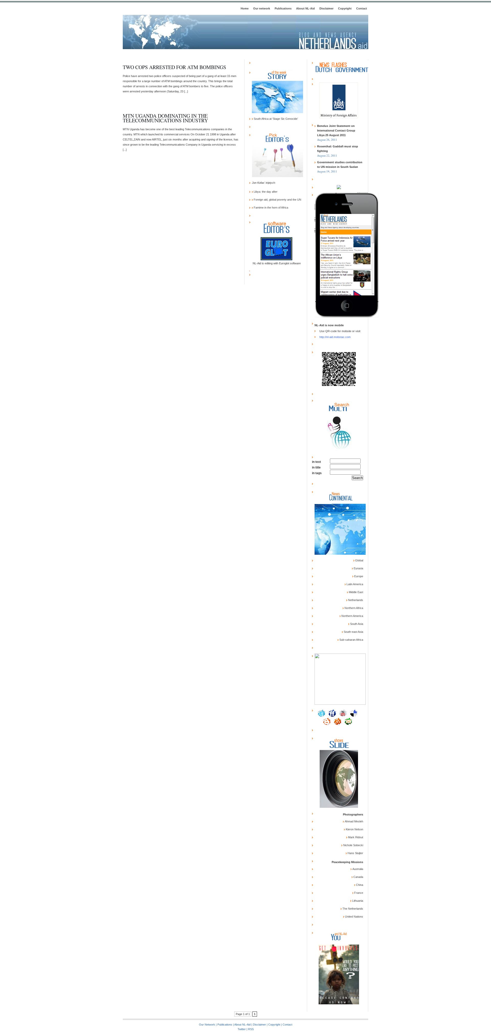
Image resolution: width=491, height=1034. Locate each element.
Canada (358, 876)
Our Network (207, 1024)
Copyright (345, 8)
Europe (358, 576)
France (358, 892)
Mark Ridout (355, 837)
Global (358, 560)
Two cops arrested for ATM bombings (174, 67)
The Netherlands (352, 908)
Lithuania (357, 900)
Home (245, 8)
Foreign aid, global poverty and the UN (277, 199)
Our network (261, 8)
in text (316, 462)
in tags (317, 473)
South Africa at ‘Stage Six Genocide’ (275, 118)
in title (316, 467)
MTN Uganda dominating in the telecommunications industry (165, 118)
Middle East (355, 592)
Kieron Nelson (354, 829)
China (359, 884)
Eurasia (358, 568)
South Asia (356, 623)
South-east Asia (353, 631)
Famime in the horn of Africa (270, 207)
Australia (357, 868)
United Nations (353, 916)
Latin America (354, 584)
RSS (251, 1029)
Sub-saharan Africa (351, 639)
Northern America (352, 615)
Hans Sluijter (355, 853)
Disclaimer (326, 8)
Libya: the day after (265, 191)
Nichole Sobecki (352, 845)
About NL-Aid (305, 8)
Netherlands (355, 600)
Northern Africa (353, 607)
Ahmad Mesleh (353, 821)
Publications (283, 8)
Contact (361, 8)
